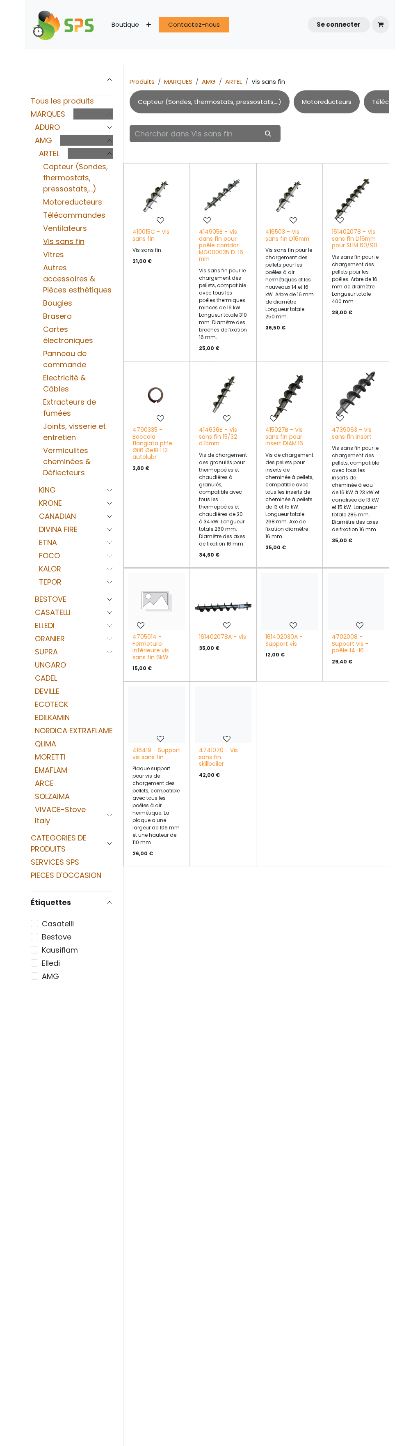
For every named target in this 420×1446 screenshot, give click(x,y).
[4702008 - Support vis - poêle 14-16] (356, 601)
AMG (43, 140)
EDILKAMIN (52, 717)
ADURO (47, 127)
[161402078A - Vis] (223, 601)
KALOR (50, 569)
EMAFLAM (51, 770)
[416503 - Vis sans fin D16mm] (289, 196)
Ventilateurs (65, 228)
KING (47, 490)
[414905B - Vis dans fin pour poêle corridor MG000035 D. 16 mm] (223, 196)
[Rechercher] (268, 133)
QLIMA (45, 744)
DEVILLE (47, 691)
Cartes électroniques (68, 334)
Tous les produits (62, 101)
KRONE (50, 503)
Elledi (51, 963)
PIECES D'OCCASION (66, 875)
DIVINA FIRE (58, 529)
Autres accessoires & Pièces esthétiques (77, 278)
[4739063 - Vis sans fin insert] (356, 394)
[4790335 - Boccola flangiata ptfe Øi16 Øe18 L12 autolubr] (156, 394)
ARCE (44, 783)
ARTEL (49, 153)
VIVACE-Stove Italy (60, 815)
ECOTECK (51, 704)
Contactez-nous (194, 24)
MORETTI (50, 757)
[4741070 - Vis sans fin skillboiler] (223, 714)
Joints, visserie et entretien (74, 431)
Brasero (57, 316)
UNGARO (50, 665)
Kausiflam (60, 950)
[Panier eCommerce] (380, 24)
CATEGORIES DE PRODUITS (59, 843)
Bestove (56, 937)
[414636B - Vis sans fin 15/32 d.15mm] (223, 394)
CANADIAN (57, 516)
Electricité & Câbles (64, 383)
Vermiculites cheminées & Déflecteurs (67, 461)
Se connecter (339, 24)
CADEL (46, 678)
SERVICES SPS (55, 862)
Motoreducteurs (72, 202)
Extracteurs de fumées (69, 407)
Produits (142, 81)
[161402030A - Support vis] (289, 601)
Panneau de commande (65, 359)
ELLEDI (45, 625)
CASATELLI (53, 612)
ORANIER (50, 638)
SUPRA (46, 652)
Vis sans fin (63, 241)
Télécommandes (74, 215)
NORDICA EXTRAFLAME (74, 730)
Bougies (57, 303)
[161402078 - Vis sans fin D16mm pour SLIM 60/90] (356, 196)
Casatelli (58, 924)
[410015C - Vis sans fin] (156, 196)
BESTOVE (50, 599)
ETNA (48, 542)
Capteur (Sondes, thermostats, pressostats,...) (75, 177)
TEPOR (50, 582)
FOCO (49, 555)
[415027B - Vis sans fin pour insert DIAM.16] (289, 394)
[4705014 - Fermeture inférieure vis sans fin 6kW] (156, 601)
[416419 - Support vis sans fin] (156, 714)
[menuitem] (125, 25)
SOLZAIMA (52, 796)
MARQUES (48, 114)
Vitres (53, 254)
